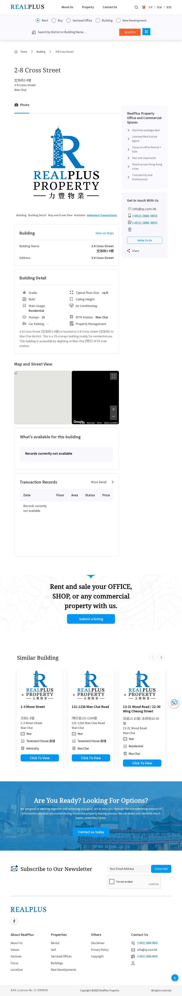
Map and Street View (60, 215)
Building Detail (37, 215)
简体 (159, 7)
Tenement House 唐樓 (40, 741)
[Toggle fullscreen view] (113, 376)
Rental (55, 943)
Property (88, 7)
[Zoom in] (113, 409)
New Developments (63, 970)
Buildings (57, 963)
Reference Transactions (102, 215)
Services (16, 956)
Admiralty (32, 748)
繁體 (168, 7)
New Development (134, 20)
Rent (45, 20)
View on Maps (105, 233)
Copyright (97, 956)
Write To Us (145, 240)
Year (29, 734)
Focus (14, 963)
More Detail (98, 482)
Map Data (91, 423)
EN (150, 7)
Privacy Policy (100, 950)
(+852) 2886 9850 (144, 216)
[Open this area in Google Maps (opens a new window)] (78, 422)
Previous (152, 657)
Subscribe (161, 869)
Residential (136, 746)
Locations (17, 970)
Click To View (40, 758)
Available (79, 215)
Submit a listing (91, 619)
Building (107, 20)
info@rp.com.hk (144, 209)
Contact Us (110, 7)
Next (161, 657)
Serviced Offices (61, 956)
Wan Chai (83, 748)
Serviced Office (82, 20)
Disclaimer (98, 943)
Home (24, 51)
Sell (53, 950)
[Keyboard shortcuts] (83, 423)
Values (15, 950)
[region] (95, 397)
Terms (99, 423)
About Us (67, 7)
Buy (60, 20)
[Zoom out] (113, 416)
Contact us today (91, 832)
